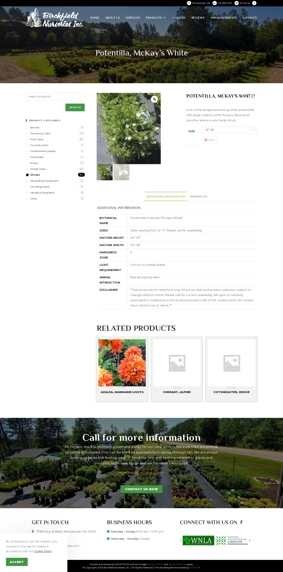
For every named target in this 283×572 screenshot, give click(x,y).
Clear (211, 139)
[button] (141, 489)
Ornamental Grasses (42, 151)
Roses (34, 163)
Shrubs (122, 387)
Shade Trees (38, 168)
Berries (34, 127)
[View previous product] (247, 95)
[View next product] (254, 95)
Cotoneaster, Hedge (232, 392)
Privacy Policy (155, 564)
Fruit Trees (36, 139)
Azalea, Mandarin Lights (122, 392)
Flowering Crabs (40, 133)
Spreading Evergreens (44, 180)
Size (191, 131)
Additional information (166, 196)
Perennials (36, 157)
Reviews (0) (198, 196)
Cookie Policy (43, 551)
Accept (17, 562)
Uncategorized (39, 186)
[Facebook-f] (241, 522)
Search (75, 107)
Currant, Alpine (177, 392)
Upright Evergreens (42, 192)
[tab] (166, 196)
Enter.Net (195, 567)
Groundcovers (39, 145)
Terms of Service (177, 564)
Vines (33, 198)
